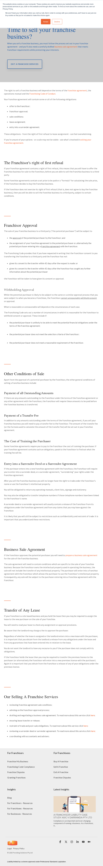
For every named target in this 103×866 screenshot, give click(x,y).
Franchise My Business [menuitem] (17, 761)
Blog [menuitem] (9, 797)
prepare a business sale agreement (81, 555)
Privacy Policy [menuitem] (18, 848)
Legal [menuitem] (9, 848)
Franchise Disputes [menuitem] (16, 772)
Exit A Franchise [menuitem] (61, 772)
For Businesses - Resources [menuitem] (19, 814)
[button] (60, 842)
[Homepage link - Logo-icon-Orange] (12, 844)
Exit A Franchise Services (24, 64)
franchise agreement (77, 90)
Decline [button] (57, 21)
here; (93, 731)
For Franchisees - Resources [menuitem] (20, 808)
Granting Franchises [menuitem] (16, 777)
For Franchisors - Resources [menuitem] (20, 803)
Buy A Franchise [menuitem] (61, 761)
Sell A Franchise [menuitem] (61, 766)
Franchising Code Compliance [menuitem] (21, 766)
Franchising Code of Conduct (42, 93)
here (93, 715)
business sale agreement (65, 46)
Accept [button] (45, 21)
